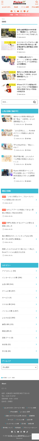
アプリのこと (9, 271)
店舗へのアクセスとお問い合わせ (16, 416)
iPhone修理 (14, 412)
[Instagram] (21, 11)
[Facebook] (11, 11)
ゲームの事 (8, 291)
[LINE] (24, 11)
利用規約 (18, 427)
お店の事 (7, 284)
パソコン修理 (32, 408)
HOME (5, 377)
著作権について (8, 427)
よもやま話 (8, 318)
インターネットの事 (12, 277)
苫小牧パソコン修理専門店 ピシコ (18, 436)
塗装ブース (7, 338)
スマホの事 (8, 304)
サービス (6, 298)
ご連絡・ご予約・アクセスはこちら (19, 14)
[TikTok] (27, 11)
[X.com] (15, 11)
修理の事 (7, 324)
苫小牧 (6, 351)
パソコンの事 (10, 311)
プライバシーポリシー (30, 427)
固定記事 (6, 331)
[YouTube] (18, 11)
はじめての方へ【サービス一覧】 (14, 408)
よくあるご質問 (25, 412)
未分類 (6, 344)
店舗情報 (32, 416)
